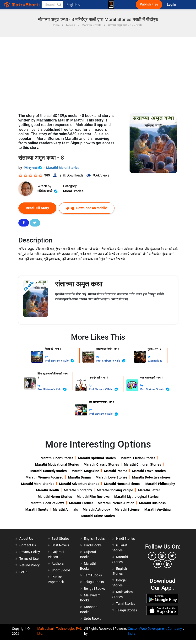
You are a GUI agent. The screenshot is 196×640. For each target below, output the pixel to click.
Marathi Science (127, 509)
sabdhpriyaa (155, 360)
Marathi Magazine (85, 471)
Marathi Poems (115, 471)
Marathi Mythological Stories (136, 497)
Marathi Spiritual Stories (97, 458)
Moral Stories (73, 191)
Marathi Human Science (122, 484)
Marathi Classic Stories (101, 464)
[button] (59, 4)
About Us (26, 538)
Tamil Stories (125, 603)
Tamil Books (93, 575)
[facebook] (152, 556)
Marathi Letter (149, 490)
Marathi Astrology (96, 509)
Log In (172, 4)
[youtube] (157, 564)
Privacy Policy (29, 552)
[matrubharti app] (111, 4)
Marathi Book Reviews (47, 503)
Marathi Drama (79, 477)
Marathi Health (47, 490)
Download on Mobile (91, 208)
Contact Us (27, 545)
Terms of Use (28, 558)
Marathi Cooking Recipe (115, 490)
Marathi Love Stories (111, 477)
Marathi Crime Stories (98, 516)
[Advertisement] (98, 73)
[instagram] (162, 556)
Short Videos (61, 570)
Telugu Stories (126, 610)
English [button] (71, 5)
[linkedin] (167, 564)
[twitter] (172, 556)
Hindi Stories (125, 538)
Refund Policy (29, 565)
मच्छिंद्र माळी (30, 168)
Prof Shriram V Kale (57, 360)
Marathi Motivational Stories (57, 464)
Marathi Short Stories (57, 458)
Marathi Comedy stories (48, 471)
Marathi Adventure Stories (79, 484)
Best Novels (60, 545)
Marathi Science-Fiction (116, 503)
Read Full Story (37, 208)
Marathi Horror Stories (55, 497)
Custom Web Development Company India (155, 631)
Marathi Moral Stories (62, 168)
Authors (58, 563)
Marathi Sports (36, 509)
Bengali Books (94, 588)
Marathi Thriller (81, 503)
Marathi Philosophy (160, 484)
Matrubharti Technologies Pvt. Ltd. (59, 631)
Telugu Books (94, 582)
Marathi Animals (65, 509)
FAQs (23, 572)
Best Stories (60, 538)
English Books (94, 538)
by (46, 356)
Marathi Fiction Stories (137, 458)
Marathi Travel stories (149, 471)
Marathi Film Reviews (93, 497)
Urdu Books (92, 618)
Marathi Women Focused (44, 477)
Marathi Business (152, 503)
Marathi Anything (157, 509)
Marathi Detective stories (151, 477)
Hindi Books (93, 545)
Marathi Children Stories (142, 464)
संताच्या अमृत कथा (79, 284)
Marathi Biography (78, 490)
